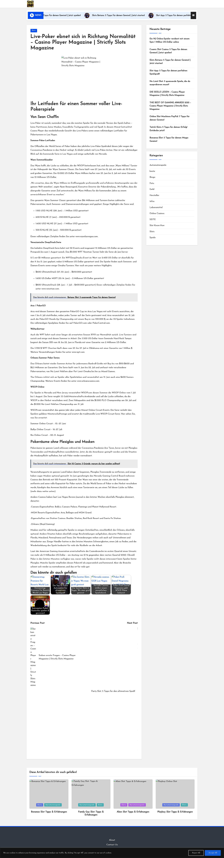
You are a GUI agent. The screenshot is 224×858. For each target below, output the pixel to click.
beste (152, 171)
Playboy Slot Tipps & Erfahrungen (175, 812)
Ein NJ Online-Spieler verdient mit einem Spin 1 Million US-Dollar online (170, 40)
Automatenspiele (158, 165)
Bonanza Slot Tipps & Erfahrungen (49, 812)
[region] (112, 853)
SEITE (153, 219)
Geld (152, 189)
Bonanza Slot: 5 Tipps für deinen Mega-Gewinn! (169, 139)
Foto (152, 183)
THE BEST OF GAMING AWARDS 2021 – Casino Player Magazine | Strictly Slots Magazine (170, 105)
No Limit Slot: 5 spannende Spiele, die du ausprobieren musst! (170, 83)
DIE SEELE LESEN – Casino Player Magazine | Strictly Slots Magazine (167, 93)
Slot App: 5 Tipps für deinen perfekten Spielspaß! (157, 15)
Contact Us (112, 845)
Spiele (153, 237)
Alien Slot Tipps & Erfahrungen (133, 812)
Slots (34, 31)
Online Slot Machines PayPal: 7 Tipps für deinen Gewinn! (170, 118)
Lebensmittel (156, 207)
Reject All (196, 853)
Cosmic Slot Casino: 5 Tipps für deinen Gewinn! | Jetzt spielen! (168, 51)
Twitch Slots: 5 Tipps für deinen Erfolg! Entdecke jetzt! (168, 129)
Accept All (213, 853)
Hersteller (154, 195)
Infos (152, 201)
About (112, 840)
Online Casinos (157, 213)
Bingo (152, 177)
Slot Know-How (157, 225)
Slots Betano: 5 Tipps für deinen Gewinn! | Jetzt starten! (96, 15)
